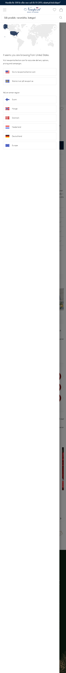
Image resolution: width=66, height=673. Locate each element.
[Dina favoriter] (54, 10)
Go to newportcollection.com (23, 72)
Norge (14, 108)
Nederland (16, 127)
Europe (15, 145)
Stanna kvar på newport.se (22, 81)
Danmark (15, 118)
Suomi (14, 99)
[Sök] (60, 17)
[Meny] (4, 10)
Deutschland (17, 136)
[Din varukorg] (61, 10)
